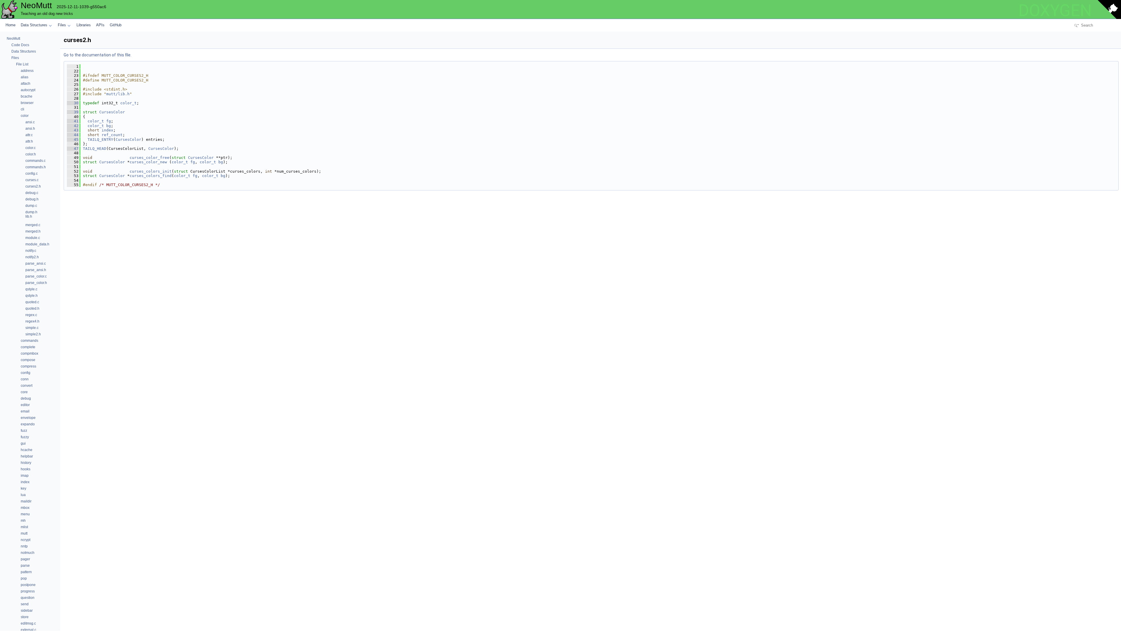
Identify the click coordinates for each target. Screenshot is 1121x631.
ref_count (112, 135)
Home (10, 25)
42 (73, 126)
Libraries (83, 25)
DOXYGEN (1055, 10)
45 (73, 139)
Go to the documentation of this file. (97, 55)
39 (73, 112)
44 (73, 135)
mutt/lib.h (118, 94)
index (107, 130)
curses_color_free (149, 157)
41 (73, 121)
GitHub (115, 25)
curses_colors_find (151, 176)
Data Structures (34, 25)
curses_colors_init (151, 171)
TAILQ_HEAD (94, 148)
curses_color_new (148, 162)
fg (108, 121)
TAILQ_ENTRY (100, 139)
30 (73, 103)
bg (108, 126)
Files (62, 25)
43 (73, 130)
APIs (100, 25)
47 (73, 148)
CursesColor (112, 112)
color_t (128, 103)
